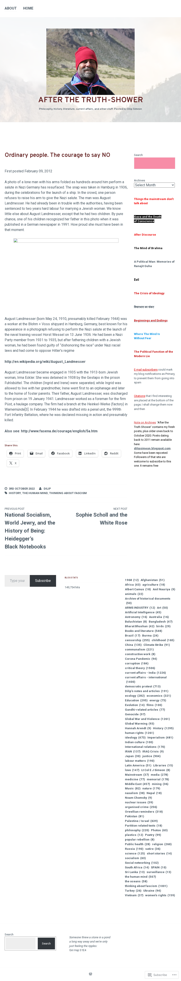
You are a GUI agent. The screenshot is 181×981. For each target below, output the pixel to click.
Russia (134, 848)
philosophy (137, 830)
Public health (137, 844)
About (11, 8)
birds (163, 626)
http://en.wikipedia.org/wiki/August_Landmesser (45, 362)
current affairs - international (146, 679)
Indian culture (139, 742)
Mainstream (137, 774)
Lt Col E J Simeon (155, 770)
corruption (137, 663)
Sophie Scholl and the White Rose (101, 516)
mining (160, 784)
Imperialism (160, 737)
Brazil (132, 635)
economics (159, 695)
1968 (132, 580)
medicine (135, 779)
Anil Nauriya (164, 589)
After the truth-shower (90, 100)
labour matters (140, 760)
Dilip (47, 488)
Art (162, 607)
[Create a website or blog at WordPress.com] (90, 974)
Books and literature (143, 631)
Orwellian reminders (144, 811)
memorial (158, 779)
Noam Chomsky (138, 797)
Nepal (154, 793)
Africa (133, 584)
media (159, 774)
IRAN (133, 751)
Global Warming (139, 723)
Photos (159, 830)
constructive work (140, 654)
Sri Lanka (135, 872)
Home (28, 8)
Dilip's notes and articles (146, 691)
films (154, 705)
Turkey (133, 890)
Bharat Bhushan (140, 626)
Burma (150, 635)
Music (133, 788)
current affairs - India (145, 672)
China (133, 644)
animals (134, 594)
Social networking (142, 862)
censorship (137, 640)
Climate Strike (156, 644)
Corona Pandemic (141, 658)
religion (162, 844)
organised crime (141, 807)
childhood (163, 640)
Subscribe (43, 581)
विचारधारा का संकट (144, 307)
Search (138, 155)
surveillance (159, 872)
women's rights (160, 895)
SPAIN (158, 867)
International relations (145, 746)
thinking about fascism (68, 493)
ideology (135, 737)
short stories (159, 853)
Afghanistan (153, 580)
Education (136, 700)
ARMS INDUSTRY (140, 607)
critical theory (140, 668)
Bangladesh (161, 621)
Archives (139, 180)
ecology (135, 695)
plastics (134, 835)
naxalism (135, 793)
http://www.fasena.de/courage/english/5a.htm (59, 431)
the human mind (35, 493)
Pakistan (134, 816)
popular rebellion (140, 839)
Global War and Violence (147, 719)
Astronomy (136, 617)
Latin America (138, 765)
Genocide (135, 714)
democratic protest (143, 686)
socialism (135, 858)
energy (157, 700)
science (135, 853)
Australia (159, 617)
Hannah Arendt (138, 728)
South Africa (137, 867)
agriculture (153, 584)
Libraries (163, 765)
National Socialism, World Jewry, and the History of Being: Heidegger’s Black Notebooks (30, 528)
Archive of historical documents (147, 601)
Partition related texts (143, 825)
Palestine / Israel (141, 821)
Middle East (137, 784)
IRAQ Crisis (153, 751)
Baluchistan (136, 621)
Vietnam (134, 895)
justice (151, 756)
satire (152, 848)
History (15, 493)
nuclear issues (139, 802)
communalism (139, 649)
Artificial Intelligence (143, 612)
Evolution (135, 705)
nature (151, 788)
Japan (133, 756)
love (132, 770)
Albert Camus (138, 589)
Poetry (153, 835)
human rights (139, 733)
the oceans (136, 881)
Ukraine (152, 890)
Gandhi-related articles (145, 709)
